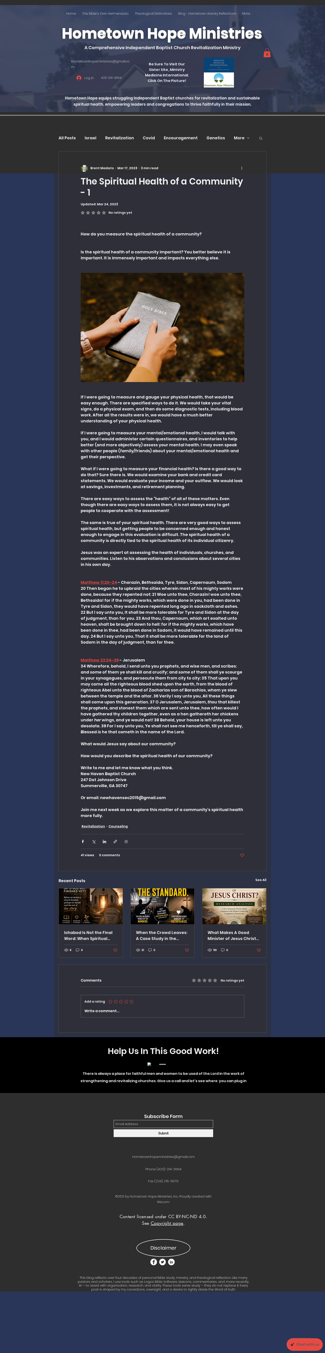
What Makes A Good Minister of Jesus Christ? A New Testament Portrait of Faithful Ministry (233, 935)
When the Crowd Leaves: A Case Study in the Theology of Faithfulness (162, 935)
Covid (149, 138)
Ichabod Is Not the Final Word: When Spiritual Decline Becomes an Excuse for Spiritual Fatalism (88, 935)
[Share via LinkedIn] (104, 841)
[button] (267, 52)
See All (260, 880)
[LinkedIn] (171, 1262)
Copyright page (167, 1223)
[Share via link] (115, 841)
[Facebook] (153, 1262)
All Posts (67, 138)
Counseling (118, 826)
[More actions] (241, 168)
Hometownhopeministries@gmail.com (163, 1156)
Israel (90, 138)
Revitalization (119, 138)
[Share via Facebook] (83, 841)
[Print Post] (126, 841)
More (239, 138)
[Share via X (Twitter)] (94, 841)
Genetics (215, 138)
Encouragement (181, 138)
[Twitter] (162, 1262)
